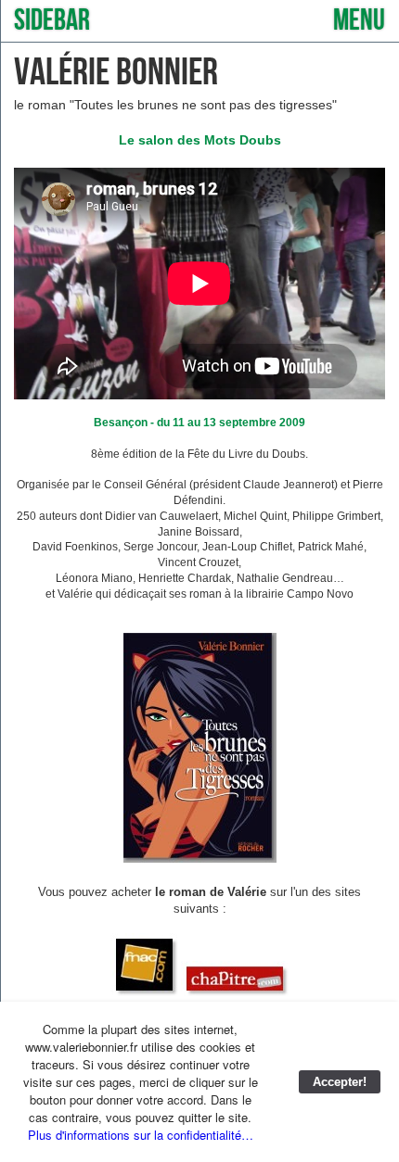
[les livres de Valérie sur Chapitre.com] (235, 992)
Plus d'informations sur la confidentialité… (140, 1134)
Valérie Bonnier (116, 72)
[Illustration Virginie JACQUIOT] (200, 859)
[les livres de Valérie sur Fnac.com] (144, 992)
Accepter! (340, 1082)
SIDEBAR (52, 21)
